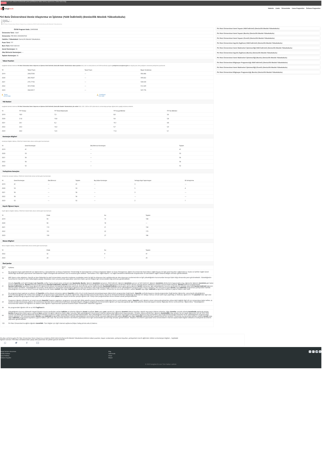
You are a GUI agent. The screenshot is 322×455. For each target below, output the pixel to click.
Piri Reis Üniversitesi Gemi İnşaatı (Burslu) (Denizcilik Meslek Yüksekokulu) (245, 33)
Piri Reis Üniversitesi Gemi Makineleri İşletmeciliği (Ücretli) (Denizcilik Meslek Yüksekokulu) (252, 67)
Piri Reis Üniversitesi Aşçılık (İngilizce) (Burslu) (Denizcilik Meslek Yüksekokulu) (247, 53)
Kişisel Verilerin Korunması (8, 351)
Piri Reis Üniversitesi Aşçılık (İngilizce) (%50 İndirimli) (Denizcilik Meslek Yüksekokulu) (249, 43)
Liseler (277, 8)
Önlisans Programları (313, 8)
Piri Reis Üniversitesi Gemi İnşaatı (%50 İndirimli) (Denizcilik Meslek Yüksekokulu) (248, 28)
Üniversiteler (285, 8)
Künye (110, 355)
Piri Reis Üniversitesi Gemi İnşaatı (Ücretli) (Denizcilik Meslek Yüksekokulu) (246, 38)
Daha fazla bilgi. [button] (61, 1)
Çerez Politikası (5, 355)
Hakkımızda (111, 353)
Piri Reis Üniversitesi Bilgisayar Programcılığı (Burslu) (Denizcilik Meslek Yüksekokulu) (250, 72)
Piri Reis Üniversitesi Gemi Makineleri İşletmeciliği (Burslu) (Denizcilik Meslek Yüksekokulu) (252, 58)
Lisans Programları (298, 8)
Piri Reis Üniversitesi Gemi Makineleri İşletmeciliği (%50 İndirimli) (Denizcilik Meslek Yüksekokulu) (254, 48)
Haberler (271, 8)
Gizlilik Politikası (5, 353)
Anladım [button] (4, 3)
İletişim (110, 358)
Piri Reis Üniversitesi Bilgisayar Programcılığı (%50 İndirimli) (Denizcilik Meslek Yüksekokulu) (252, 62)
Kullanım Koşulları (6, 358)
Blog (109, 351)
